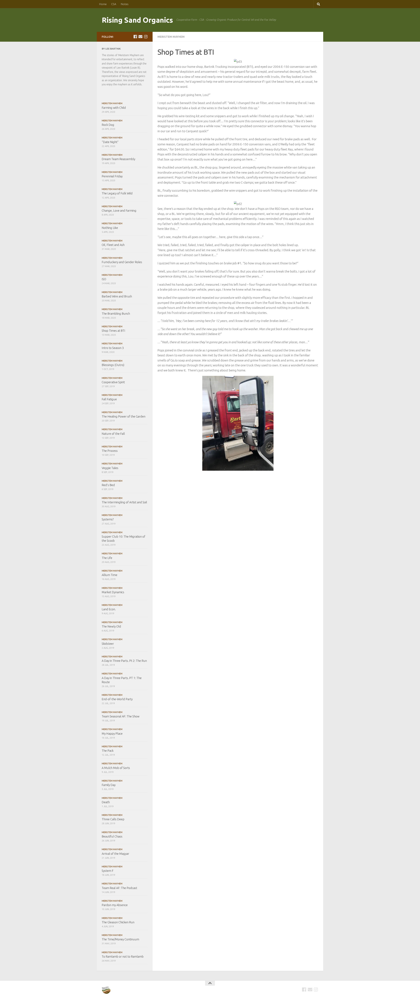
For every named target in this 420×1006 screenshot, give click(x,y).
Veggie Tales (110, 468)
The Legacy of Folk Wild (117, 193)
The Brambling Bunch (116, 313)
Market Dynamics (113, 592)
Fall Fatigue (109, 399)
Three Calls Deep (113, 819)
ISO (104, 279)
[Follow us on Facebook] (135, 37)
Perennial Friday (112, 176)
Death (106, 802)
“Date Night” (110, 142)
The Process (110, 450)
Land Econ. (109, 609)
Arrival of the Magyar (115, 853)
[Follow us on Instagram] (146, 37)
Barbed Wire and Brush (117, 296)
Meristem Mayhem (171, 36)
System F (108, 870)
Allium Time (109, 574)
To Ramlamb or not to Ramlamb (123, 956)
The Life (107, 557)
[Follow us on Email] (140, 37)
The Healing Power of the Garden (123, 416)
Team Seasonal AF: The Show (120, 716)
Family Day (109, 784)
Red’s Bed (108, 485)
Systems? (108, 519)
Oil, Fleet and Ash (113, 244)
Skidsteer (108, 643)
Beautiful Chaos (112, 836)
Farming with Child (114, 107)
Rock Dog (108, 124)
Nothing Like (110, 227)
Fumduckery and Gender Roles (122, 262)
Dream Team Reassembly (118, 159)
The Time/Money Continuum (120, 939)
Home (103, 4)
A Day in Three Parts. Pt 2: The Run (124, 660)
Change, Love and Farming (119, 210)
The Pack (108, 750)
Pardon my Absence (115, 905)
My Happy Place (112, 733)
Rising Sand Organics (137, 20)
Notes (124, 4)
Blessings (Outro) (113, 365)
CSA (113, 4)
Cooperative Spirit (113, 382)
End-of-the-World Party (117, 699)
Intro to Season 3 (113, 347)
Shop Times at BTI (113, 330)
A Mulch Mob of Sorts (116, 767)
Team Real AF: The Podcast (119, 888)
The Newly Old (111, 626)
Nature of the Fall (113, 433)
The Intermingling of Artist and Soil (124, 502)
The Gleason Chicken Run (118, 922)
